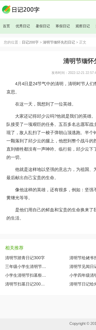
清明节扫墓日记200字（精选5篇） (26, 284)
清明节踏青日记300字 (25, 258)
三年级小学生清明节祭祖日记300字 (26, 266)
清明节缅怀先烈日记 (59, 42)
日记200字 (30, 42)
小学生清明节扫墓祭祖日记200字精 (26, 275)
